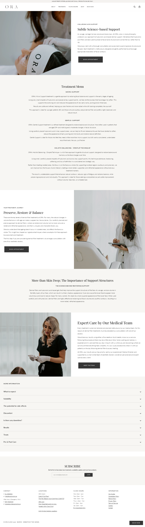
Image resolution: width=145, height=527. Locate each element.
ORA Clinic (9, 522)
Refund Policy (112, 498)
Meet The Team (89, 365)
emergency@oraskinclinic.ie (13, 504)
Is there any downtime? (13, 420)
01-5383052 (9, 494)
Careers (111, 505)
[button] (53, 7)
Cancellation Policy (114, 496)
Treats (6, 435)
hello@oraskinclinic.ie (11, 496)
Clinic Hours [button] (78, 491)
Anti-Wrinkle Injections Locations (48, 511)
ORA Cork (41, 502)
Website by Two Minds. (31, 522)
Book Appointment (90, 59)
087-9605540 (9, 502)
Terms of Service (113, 503)
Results (6, 428)
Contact (111, 508)
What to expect (10, 392)
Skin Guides (112, 494)
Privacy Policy (112, 501)
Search (19, 522)
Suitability (7, 399)
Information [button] (113, 491)
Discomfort (8, 413)
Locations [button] (43, 491)
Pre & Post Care (10, 442)
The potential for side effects (15, 406)
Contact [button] (7, 491)
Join (88, 475)
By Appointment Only (79, 508)
